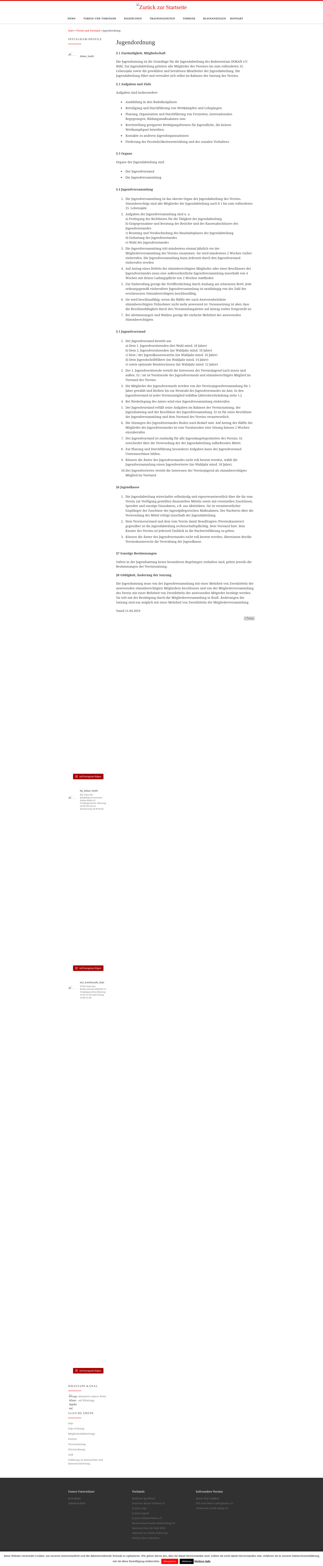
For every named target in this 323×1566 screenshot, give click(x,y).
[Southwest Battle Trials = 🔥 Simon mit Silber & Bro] (101, 909)
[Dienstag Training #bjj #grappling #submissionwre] (74, 873)
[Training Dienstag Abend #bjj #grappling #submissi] (101, 832)
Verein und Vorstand (88, 30)
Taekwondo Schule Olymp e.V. (212, 1508)
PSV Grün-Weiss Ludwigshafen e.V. (214, 1503)
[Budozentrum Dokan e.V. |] (161, 7)
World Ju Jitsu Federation (145, 1538)
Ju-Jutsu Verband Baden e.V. (147, 1518)
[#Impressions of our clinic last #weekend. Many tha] (101, 1262)
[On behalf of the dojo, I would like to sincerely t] (88, 1052)
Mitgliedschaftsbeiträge (81, 1433)
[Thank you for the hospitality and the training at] (74, 1206)
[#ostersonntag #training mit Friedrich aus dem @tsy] (101, 1023)
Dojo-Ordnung (76, 1428)
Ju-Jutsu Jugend (140, 1513)
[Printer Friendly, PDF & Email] (249, 618)
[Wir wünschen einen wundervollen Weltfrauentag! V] (101, 537)
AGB (70, 1454)
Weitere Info (202, 1561)
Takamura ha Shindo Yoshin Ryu (150, 1533)
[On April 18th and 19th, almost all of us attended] (74, 1080)
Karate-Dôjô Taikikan (207, 1498)
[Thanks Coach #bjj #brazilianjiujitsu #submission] (74, 834)
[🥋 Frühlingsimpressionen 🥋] (88, 73)
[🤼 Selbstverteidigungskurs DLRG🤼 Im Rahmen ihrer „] (88, 628)
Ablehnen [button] (187, 1561)
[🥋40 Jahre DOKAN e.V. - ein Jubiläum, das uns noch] (101, 274)
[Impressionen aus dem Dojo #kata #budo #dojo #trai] (74, 504)
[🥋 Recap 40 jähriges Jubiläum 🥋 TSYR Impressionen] (74, 90)
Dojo (70, 1423)
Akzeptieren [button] (169, 1561)
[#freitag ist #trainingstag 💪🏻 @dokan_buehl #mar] (88, 1185)
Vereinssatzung (77, 1444)
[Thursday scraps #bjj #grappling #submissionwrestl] (88, 834)
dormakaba (74, 1498)
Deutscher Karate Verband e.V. (148, 1503)
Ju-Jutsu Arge (139, 1508)
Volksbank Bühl (76, 1503)
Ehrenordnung (76, 1449)
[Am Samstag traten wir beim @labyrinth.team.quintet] (88, 905)
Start (71, 30)
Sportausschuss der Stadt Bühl (148, 1528)
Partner (72, 1439)
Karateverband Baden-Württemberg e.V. (153, 1523)
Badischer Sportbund (143, 1498)
